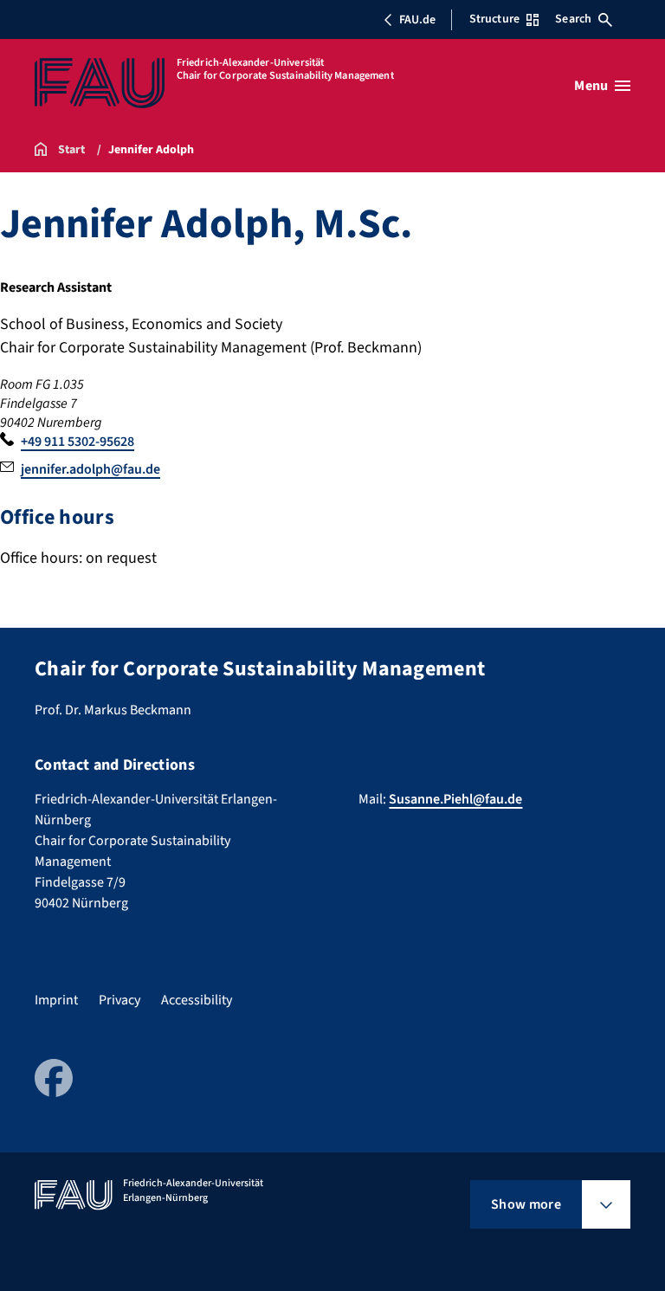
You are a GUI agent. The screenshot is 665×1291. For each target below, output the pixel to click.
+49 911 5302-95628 (77, 441)
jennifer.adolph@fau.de (90, 469)
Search (573, 19)
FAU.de (417, 20)
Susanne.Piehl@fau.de (455, 799)
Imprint (56, 1000)
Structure (494, 19)
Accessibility (196, 1000)
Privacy (119, 1000)
